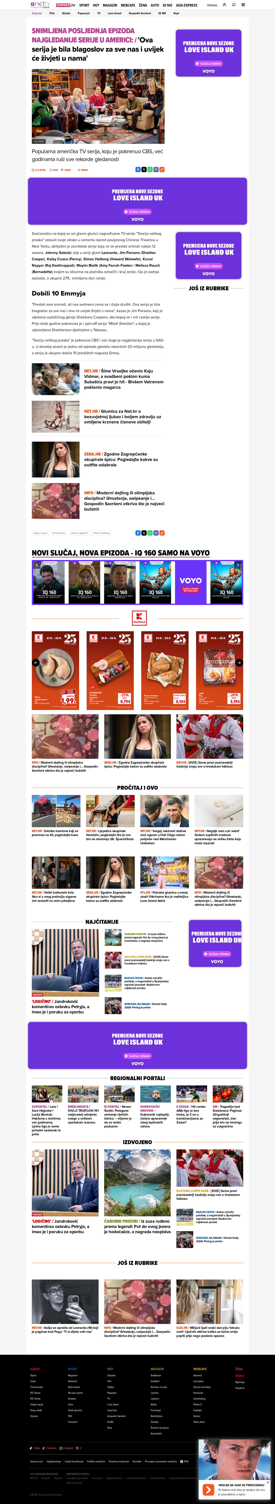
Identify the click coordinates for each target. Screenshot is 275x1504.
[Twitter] (144, 169)
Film (52, 13)
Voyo (176, 13)
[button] (37, 565)
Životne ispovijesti (160, 1427)
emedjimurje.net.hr (77, 1478)
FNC (70, 1416)
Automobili (156, 1433)
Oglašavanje (54, 1461)
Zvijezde (37, 13)
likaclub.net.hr (74, 1483)
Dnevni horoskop (201, 1387)
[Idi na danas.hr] (66, 5)
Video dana (199, 1422)
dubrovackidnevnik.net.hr (184, 1478)
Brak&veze (156, 1375)
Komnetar (198, 1392)
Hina (68, 170)
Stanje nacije (36, 1404)
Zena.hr (46, 1478)
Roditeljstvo (157, 1416)
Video (239, 1375)
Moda (153, 1404)
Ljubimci (155, 1398)
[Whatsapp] (150, 169)
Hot (96, 5)
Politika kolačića (96, 1461)
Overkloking (199, 1398)
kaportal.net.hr (114, 1478)
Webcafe (128, 5)
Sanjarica (239, 1388)
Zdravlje (155, 1422)
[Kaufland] (137, 618)
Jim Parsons (59, 533)
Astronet (197, 1375)
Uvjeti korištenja (74, 1461)
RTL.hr (34, 1478)
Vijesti (33, 1375)
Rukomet (72, 1381)
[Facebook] (138, 169)
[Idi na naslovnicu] (41, 8)
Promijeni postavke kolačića (161, 1461)
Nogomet (72, 1375)
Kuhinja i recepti (159, 1387)
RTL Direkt (35, 1398)
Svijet (33, 1381)
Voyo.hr (58, 1478)
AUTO (155, 5)
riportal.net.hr (158, 1478)
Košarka (72, 1398)
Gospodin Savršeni (140, 13)
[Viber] (156, 169)
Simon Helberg (101, 533)
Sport (84, 5)
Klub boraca (74, 1387)
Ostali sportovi (75, 1410)
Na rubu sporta (75, 1392)
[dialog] (235, 1469)
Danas (35, 1369)
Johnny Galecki (79, 533)
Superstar (112, 1410)
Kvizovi (196, 1416)
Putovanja (156, 1410)
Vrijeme (34, 1416)
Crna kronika (36, 1387)
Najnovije (240, 1382)
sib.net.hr (97, 1478)
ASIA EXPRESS (186, 5)
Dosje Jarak (36, 1410)
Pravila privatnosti (119, 1461)
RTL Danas (35, 1392)
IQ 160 (167, 5)
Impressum (36, 1461)
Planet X (197, 1404)
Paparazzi (84, 13)
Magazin (110, 5)
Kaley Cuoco (40, 533)
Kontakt (137, 1461)
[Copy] (162, 169)
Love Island (114, 13)
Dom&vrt (155, 1381)
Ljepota (154, 1392)
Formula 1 (72, 1422)
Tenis (70, 1404)
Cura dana (198, 1381)
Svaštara (197, 1410)
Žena (143, 5)
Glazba (66, 13)
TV (98, 13)
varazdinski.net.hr (136, 1478)
